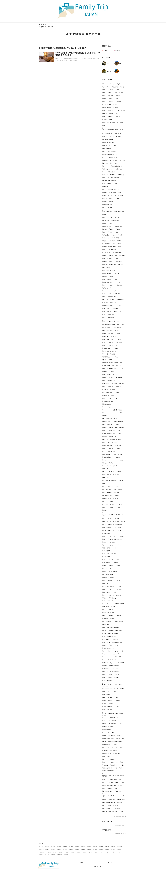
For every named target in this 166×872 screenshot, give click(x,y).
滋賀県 (101, 849)
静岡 (122, 87)
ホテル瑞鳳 (113, 192)
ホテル (108, 63)
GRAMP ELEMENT (107, 688)
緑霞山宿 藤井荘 (107, 729)
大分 (118, 110)
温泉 (118, 90)
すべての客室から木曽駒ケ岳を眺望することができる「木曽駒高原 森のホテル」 (77, 53)
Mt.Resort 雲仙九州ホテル (109, 480)
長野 (104, 92)
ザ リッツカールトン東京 (109, 489)
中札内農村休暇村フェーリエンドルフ (112, 433)
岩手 (111, 119)
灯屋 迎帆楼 (106, 606)
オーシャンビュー (107, 709)
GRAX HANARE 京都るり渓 (109, 723)
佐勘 (120, 246)
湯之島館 (105, 583)
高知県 (102, 852)
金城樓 (118, 448)
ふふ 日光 (118, 791)
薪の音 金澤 (106, 442)
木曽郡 (116, 639)
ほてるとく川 (114, 163)
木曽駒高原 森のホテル (109, 648)
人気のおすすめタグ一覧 (118, 816)
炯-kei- (105, 413)
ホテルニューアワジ (108, 110)
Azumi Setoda (106, 533)
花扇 (123, 521)
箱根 (104, 95)
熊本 (122, 122)
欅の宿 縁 (105, 354)
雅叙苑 (115, 442)
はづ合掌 (105, 618)
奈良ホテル (117, 457)
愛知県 (89, 849)
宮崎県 (53, 854)
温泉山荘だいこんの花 (108, 726)
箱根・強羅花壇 (107, 148)
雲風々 (105, 507)
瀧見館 (105, 255)
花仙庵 (117, 706)
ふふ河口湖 (113, 598)
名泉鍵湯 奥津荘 (120, 604)
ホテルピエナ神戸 (107, 424)
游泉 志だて (119, 392)
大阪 (120, 192)
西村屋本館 (106, 195)
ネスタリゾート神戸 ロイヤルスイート (113, 177)
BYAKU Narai (121, 799)
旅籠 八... (118, 258)
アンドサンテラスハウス (109, 536)
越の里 (105, 229)
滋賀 (104, 691)
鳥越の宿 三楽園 (117, 410)
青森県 (47, 846)
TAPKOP (105, 371)
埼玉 (104, 782)
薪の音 (105, 360)
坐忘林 (121, 480)
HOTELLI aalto (106, 348)
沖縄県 (110, 232)
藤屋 (117, 232)
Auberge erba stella (108, 401)
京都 (110, 92)
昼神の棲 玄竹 (106, 694)
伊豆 (118, 113)
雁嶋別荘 (105, 288)
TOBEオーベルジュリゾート (110, 744)
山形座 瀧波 (106, 235)
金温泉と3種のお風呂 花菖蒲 (117, 427)
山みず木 (111, 116)
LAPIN (117, 198)
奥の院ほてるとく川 (108, 305)
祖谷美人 (105, 240)
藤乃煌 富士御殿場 (117, 166)
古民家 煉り (106, 336)
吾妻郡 (118, 565)
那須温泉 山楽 (106, 808)
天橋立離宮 (106, 308)
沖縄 (104, 125)
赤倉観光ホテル (107, 160)
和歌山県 (48, 852)
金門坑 (105, 674)
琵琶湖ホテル (106, 383)
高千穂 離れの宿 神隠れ (109, 142)
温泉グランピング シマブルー (111, 374)
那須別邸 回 (114, 765)
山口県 (78, 852)
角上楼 (105, 630)
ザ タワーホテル (107, 651)
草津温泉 (116, 562)
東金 (104, 539)
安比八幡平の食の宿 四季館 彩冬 (111, 627)
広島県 (72, 852)
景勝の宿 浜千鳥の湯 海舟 (109, 785)
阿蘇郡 (105, 598)
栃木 (112, 501)
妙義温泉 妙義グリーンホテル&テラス (113, 368)
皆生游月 (118, 657)
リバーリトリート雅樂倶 (116, 377)
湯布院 (105, 201)
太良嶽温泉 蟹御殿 (113, 782)
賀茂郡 (118, 333)
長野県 (105, 645)
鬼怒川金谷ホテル (119, 294)
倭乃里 (117, 495)
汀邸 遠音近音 (106, 562)
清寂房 (113, 389)
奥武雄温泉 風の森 (107, 768)
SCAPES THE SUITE (108, 568)
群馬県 (105, 565)
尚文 (111, 261)
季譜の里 (119, 615)
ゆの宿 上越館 (117, 252)
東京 (111, 98)
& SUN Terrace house (108, 530)
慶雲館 (105, 665)
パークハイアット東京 (108, 504)
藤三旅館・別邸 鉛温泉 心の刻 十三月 (112, 362)
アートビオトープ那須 (108, 732)
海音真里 (105, 765)
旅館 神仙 (112, 799)
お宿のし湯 (118, 261)
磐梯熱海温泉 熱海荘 (115, 665)
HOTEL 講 (105, 389)
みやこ (115, 548)
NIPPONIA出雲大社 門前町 (109, 145)
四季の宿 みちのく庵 (108, 738)
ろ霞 (111, 198)
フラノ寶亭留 (106, 551)
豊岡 (104, 386)
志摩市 (123, 762)
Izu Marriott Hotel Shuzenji (110, 750)
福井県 (59, 849)
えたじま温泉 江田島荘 (109, 580)
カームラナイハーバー (108, 460)
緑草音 (111, 463)
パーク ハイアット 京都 (116, 413)
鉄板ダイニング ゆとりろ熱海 (110, 697)
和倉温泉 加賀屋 (107, 527)
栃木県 (89, 846)
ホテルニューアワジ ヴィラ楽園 (111, 238)
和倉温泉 (105, 521)
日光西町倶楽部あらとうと (110, 154)
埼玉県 (101, 846)
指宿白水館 (113, 436)
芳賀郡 (118, 507)
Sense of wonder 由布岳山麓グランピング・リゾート (113, 130)
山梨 (104, 232)
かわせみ (113, 371)
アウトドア (106, 166)
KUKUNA (121, 654)
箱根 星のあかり (107, 169)
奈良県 (41, 852)
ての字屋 (111, 448)
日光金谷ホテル (107, 474)
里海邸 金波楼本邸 (107, 706)
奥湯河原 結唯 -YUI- (108, 357)
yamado (116, 348)
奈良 (115, 454)
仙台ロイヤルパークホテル (110, 612)
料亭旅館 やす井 (107, 273)
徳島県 (84, 852)
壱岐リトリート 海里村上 (109, 380)
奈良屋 (113, 240)
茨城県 (83, 846)
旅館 (120, 63)
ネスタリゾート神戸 (116, 136)
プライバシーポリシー (112, 863)
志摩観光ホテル (107, 753)
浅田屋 (116, 498)
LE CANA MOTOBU (107, 791)
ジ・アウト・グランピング (110, 759)
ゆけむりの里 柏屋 (108, 333)
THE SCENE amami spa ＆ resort (111, 492)
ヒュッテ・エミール (108, 609)
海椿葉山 (105, 186)
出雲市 (111, 285)
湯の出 (111, 507)
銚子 (121, 723)
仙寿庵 (105, 436)
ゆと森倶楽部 (118, 595)
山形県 (118, 95)
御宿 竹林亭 (117, 753)
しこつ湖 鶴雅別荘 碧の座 (115, 539)
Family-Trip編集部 (73, 60)
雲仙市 (120, 802)
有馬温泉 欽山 (118, 226)
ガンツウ (105, 501)
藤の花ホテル (112, 430)
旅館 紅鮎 (119, 285)
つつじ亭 (119, 229)
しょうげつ (120, 504)
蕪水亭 (111, 565)
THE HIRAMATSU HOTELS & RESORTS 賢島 (113, 324)
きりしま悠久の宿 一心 (109, 451)
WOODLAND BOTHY (108, 574)
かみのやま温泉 (107, 107)
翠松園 (105, 192)
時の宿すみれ (113, 255)
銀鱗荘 (113, 354)
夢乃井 (121, 264)
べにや (116, 160)
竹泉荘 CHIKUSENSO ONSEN (110, 122)
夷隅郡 (116, 107)
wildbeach (115, 606)
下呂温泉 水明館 (107, 457)
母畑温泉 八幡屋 (107, 226)
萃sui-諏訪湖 (119, 768)
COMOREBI (106, 395)
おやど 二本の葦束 (108, 615)
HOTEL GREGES (118, 327)
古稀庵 (105, 261)
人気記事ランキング (119, 825)
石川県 (119, 530)
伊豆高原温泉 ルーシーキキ (110, 183)
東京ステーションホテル (109, 654)
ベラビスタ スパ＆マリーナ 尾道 (111, 518)
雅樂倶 (105, 377)
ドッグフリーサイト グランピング (112, 545)
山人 (104, 345)
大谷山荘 (117, 273)
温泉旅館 (109, 71)
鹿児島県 (60, 854)
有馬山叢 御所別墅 (107, 204)
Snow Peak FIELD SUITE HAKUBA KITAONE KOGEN (112, 714)
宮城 (104, 116)
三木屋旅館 (113, 249)
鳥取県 (54, 852)
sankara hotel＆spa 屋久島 (110, 466)
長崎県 (105, 799)
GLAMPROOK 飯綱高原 (109, 718)
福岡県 (122, 688)
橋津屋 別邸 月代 (117, 642)
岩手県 (53, 846)
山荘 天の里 (119, 169)
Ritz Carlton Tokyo (107, 495)
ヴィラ (120, 718)
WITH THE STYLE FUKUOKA (110, 351)
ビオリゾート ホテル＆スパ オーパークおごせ (113, 796)
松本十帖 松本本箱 (108, 139)
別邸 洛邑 (118, 445)
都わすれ (119, 386)
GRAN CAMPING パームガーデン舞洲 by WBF (113, 211)
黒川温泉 (122, 255)
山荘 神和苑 (117, 808)
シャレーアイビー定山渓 (116, 589)
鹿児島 (105, 113)
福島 (124, 110)
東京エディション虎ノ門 (109, 542)
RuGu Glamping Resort (109, 802)
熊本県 (41, 854)
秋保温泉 (112, 101)
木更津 (113, 618)
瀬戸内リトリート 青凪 (109, 735)
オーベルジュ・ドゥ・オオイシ (111, 189)
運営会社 (82, 863)
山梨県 (114, 235)
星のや (118, 357)
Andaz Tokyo (118, 527)
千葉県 (105, 119)
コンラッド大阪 (107, 104)
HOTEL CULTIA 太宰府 (108, 365)
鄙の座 (122, 383)
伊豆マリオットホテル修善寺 (110, 762)
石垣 (104, 483)
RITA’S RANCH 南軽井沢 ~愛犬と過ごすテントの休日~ (113, 775)
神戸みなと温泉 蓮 (107, 258)
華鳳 (115, 592)
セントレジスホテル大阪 (109, 296)
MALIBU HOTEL (107, 556)
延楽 (104, 430)
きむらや (114, 395)
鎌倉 (122, 747)
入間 (121, 785)
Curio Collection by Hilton (109, 636)
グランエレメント (114, 674)
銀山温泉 (111, 95)
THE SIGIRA (114, 779)
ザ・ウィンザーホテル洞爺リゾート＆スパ (113, 524)
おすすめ (105, 84)
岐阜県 (105, 463)
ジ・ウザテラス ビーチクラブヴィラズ (113, 133)
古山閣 (105, 214)
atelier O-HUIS (112, 691)
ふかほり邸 (115, 308)
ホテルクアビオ (107, 294)
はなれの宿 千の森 (107, 445)
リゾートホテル (114, 645)
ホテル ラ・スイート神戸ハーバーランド (113, 311)
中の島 (105, 198)
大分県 (119, 101)
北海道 (111, 113)
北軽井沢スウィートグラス (110, 577)
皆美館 (123, 160)
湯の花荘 (105, 136)
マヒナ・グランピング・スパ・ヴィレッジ (113, 342)
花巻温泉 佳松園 (107, 404)
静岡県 (118, 116)
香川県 (90, 852)
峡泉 (123, 782)
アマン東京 (120, 460)
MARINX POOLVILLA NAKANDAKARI (112, 243)
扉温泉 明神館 (120, 738)
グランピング (122, 71)
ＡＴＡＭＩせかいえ (108, 601)
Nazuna (114, 336)
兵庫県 (117, 424)
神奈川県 (111, 90)
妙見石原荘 (106, 477)
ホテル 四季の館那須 (108, 317)
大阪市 (111, 201)
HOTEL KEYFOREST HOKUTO (110, 633)
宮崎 (104, 448)
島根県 (60, 852)
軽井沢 (116, 651)
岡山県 (66, 852)
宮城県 (59, 846)
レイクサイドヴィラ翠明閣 (110, 571)
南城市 (121, 235)
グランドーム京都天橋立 (109, 174)
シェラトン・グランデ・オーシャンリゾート (113, 321)
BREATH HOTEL (107, 639)
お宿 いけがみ (113, 345)
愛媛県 (96, 852)
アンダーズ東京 (115, 521)
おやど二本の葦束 (107, 207)
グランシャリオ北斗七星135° (110, 157)
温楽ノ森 (111, 386)
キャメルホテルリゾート (109, 314)
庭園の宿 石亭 (106, 548)
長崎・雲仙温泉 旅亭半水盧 (110, 788)
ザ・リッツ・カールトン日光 (110, 747)
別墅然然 (121, 174)
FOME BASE (106, 410)
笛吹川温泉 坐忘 (107, 621)
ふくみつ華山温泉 (107, 392)
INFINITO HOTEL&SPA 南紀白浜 (111, 220)
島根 (116, 279)
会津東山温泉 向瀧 (107, 680)
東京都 (113, 846)
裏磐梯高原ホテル (107, 700)
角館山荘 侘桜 (106, 421)
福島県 (105, 98)
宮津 (116, 104)
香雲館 (105, 276)
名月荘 (105, 249)
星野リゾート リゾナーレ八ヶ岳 (111, 677)
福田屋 (119, 365)
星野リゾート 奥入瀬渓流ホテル (111, 671)
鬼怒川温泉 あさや (108, 282)
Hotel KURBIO (114, 288)
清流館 (115, 383)
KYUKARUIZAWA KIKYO (116, 630)
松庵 (116, 688)
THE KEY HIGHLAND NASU (109, 180)
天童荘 (105, 223)
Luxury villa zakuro (108, 604)
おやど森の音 (106, 267)
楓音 (121, 779)
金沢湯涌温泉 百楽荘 (108, 771)
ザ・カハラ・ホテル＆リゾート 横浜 (112, 586)
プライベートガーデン (108, 299)
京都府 (107, 849)
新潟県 (105, 589)
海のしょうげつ (107, 595)
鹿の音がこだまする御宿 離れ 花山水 (112, 439)
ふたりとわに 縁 (107, 279)
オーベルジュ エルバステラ (110, 407)
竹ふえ (121, 430)
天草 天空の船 (106, 454)
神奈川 (105, 101)
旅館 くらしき (106, 592)
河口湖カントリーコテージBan (111, 668)
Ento (104, 172)
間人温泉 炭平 (106, 327)
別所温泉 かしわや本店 (109, 270)
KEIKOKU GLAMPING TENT (109, 553)
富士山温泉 (112, 172)
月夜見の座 (106, 339)
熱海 (117, 98)
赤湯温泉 (112, 276)
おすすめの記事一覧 (119, 833)
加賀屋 (105, 510)
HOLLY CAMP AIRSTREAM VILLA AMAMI (112, 741)
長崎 (120, 489)
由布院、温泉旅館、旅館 (109, 246)
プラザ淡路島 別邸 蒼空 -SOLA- (111, 418)
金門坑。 (120, 240)
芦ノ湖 (118, 282)
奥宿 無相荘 (106, 642)
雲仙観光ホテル (107, 498)
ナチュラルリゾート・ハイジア (111, 559)
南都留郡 (122, 662)
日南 (120, 454)
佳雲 (122, 811)
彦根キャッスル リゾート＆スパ (111, 398)
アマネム (119, 305)
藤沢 (123, 651)
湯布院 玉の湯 (119, 621)
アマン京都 (121, 299)
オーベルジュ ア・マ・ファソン (111, 659)
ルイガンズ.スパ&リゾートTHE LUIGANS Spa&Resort (112, 685)
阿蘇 (114, 720)
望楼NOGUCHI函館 (118, 421)
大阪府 (121, 195)
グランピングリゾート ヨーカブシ (112, 486)
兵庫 (104, 90)
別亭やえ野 (113, 223)
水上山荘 (113, 302)
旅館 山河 (105, 468)
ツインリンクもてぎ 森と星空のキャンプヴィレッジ (113, 515)
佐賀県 (114, 852)
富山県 (47, 849)
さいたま (105, 779)
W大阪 (104, 285)
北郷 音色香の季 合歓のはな (110, 811)
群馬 (122, 92)
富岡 (111, 360)
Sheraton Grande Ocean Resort (111, 330)
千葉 (116, 92)
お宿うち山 (121, 735)
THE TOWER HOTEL (108, 657)
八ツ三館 (121, 536)
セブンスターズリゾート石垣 (110, 805)
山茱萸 (111, 229)
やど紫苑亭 (106, 624)
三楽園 (105, 415)
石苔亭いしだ (106, 756)
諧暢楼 (105, 427)
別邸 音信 (105, 302)
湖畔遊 (111, 703)
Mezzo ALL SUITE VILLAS (109, 264)
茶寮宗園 (118, 700)
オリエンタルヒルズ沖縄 (109, 151)
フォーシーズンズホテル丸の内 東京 (112, 471)
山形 (119, 580)
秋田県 (65, 846)
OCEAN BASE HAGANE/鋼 (109, 291)
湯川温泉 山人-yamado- (109, 662)
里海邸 (105, 703)
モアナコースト (107, 252)
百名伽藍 (105, 163)
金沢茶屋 (117, 474)
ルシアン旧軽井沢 (116, 339)
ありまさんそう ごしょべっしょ (111, 217)
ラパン (114, 195)
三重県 (122, 765)
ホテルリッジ (106, 720)
